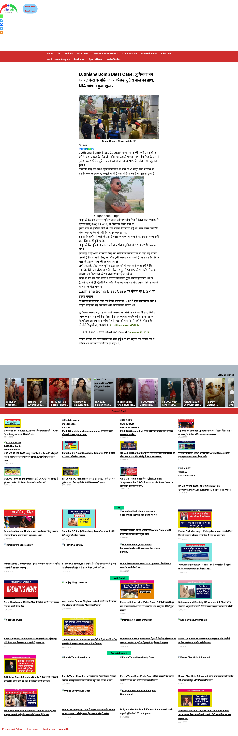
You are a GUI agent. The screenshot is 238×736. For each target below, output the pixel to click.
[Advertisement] (119, 32)
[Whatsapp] (89, 149)
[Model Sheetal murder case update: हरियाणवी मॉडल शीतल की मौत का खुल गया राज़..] (72, 425)
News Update (125, 141)
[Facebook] (80, 149)
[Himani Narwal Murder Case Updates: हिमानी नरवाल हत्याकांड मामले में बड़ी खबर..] (140, 553)
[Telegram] (92, 149)
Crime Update (109, 141)
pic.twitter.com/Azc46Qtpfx (124, 326)
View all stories (226, 376)
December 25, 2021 (138, 333)
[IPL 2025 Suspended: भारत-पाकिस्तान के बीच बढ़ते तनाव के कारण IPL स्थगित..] (130, 425)
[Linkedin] (86, 149)
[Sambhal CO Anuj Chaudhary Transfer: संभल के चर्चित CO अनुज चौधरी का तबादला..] (70, 447)
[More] (1, 32)
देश (135, 141)
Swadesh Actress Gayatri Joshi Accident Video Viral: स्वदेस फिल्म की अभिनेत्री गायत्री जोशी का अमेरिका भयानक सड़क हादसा (204, 715)
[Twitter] (83, 149)
